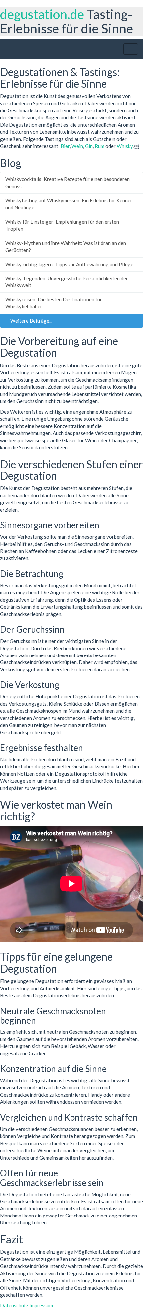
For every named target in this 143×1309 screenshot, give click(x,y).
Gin (89, 146)
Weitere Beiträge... (30, 321)
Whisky (125, 146)
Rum (99, 146)
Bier (65, 146)
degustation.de (42, 14)
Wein (77, 146)
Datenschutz (14, 1305)
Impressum (41, 1305)
